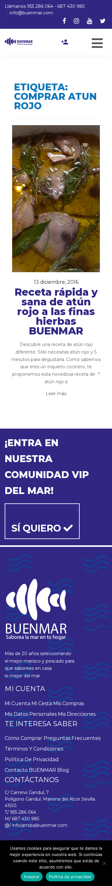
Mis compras (68, 703)
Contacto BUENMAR (30, 770)
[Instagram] (76, 21)
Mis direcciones (77, 714)
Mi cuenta (17, 703)
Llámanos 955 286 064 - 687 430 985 (45, 6)
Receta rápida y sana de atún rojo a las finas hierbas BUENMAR (56, 311)
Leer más (56, 393)
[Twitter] (103, 21)
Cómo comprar (23, 738)
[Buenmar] (19, 41)
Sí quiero (37, 528)
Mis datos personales (31, 714)
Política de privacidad (32, 759)
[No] (104, 863)
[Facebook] (64, 21)
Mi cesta (41, 703)
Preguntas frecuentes (72, 738)
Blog (63, 770)
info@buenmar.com (31, 13)
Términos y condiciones (34, 749)
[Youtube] (89, 21)
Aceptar (32, 876)
